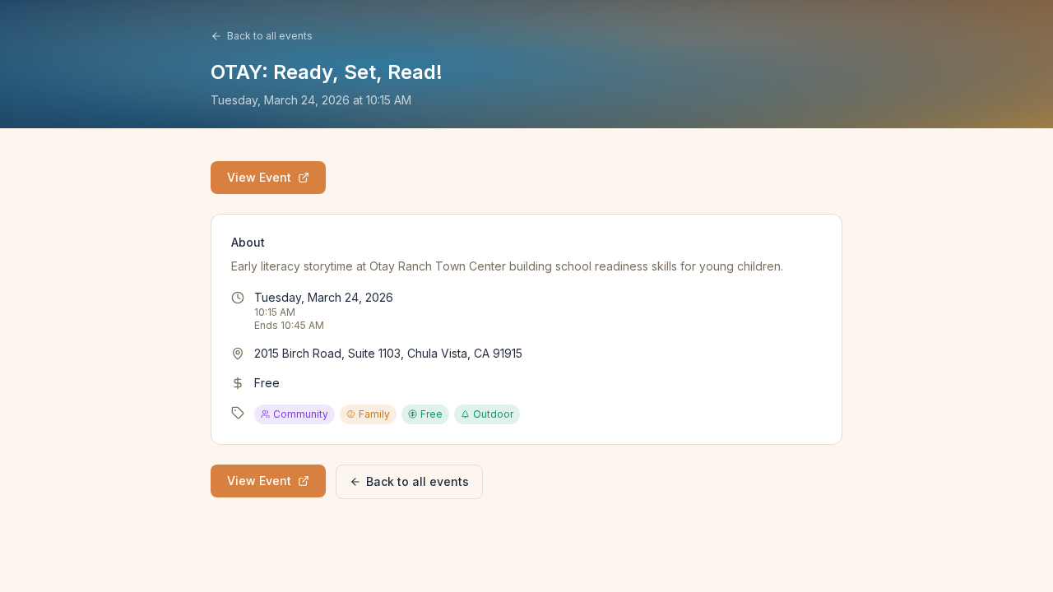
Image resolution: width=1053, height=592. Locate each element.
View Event (259, 177)
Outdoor (493, 414)
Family (374, 414)
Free (431, 414)
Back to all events (270, 36)
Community (300, 414)
